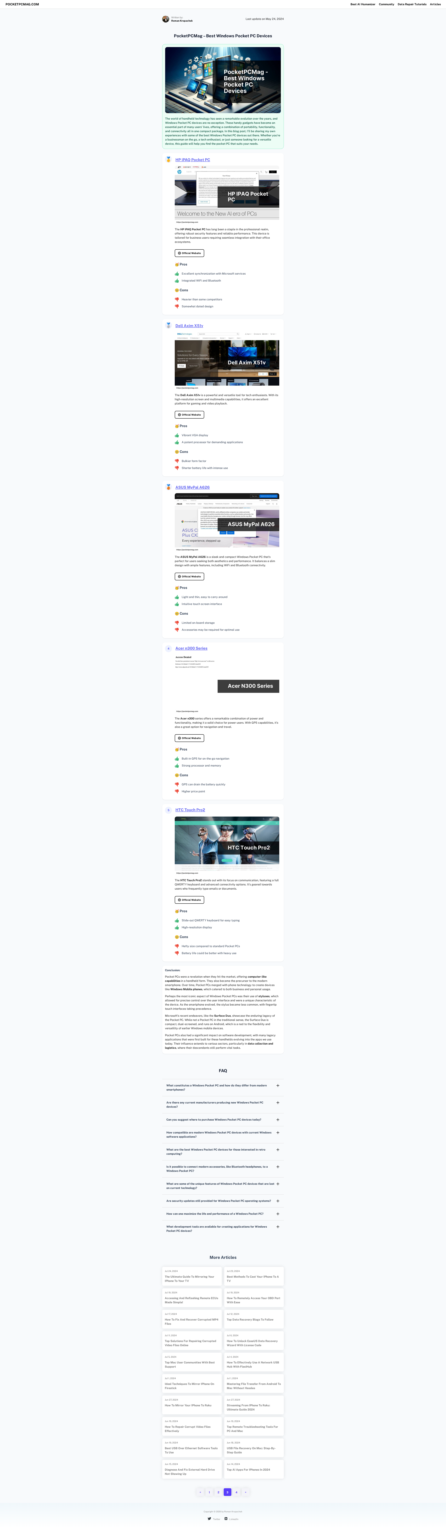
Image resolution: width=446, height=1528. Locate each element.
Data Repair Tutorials (412, 4)
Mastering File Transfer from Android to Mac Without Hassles (254, 1386)
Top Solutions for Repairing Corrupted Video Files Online (190, 1343)
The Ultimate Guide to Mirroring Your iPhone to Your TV (189, 1279)
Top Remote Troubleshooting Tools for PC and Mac (252, 1429)
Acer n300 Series (191, 648)
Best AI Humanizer (363, 4)
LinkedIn (234, 1519)
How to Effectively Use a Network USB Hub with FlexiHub (253, 1364)
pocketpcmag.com (22, 4)
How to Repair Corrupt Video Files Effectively (187, 1429)
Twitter (216, 1519)
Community (386, 4)
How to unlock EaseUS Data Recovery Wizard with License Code (252, 1343)
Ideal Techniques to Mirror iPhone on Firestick (189, 1386)
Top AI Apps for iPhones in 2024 (248, 1469)
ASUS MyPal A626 (192, 487)
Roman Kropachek (182, 20)
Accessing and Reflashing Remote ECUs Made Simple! (191, 1300)
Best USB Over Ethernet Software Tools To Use (191, 1450)
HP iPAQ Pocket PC (192, 159)
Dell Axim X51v (189, 325)
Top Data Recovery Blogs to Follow (250, 1319)
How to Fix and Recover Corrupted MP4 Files (191, 1321)
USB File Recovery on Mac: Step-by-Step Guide (251, 1450)
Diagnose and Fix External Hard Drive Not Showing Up (190, 1472)
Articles (435, 4)
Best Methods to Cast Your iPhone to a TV (253, 1279)
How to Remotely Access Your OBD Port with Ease (253, 1300)
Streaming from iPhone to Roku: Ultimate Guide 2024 (248, 1407)
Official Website (191, 253)
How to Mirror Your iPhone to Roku (188, 1405)
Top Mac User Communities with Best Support (190, 1364)
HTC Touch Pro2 (190, 809)
